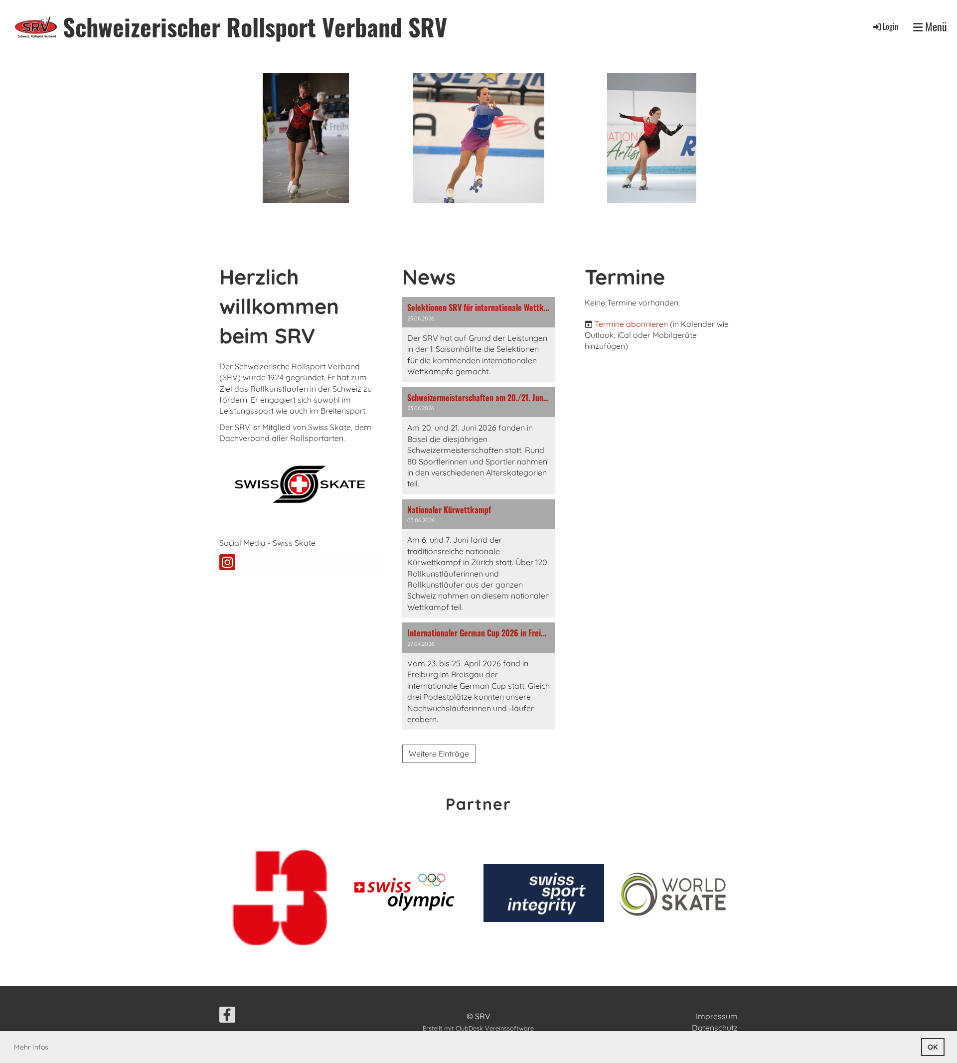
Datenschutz (715, 1028)
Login (890, 26)
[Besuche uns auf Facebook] (227, 1017)
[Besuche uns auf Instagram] (227, 564)
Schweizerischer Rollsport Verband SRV (255, 26)
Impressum (717, 1016)
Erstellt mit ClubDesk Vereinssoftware (478, 1028)
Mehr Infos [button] (31, 1047)
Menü (935, 26)
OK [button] (933, 1047)
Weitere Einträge (439, 754)
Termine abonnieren (631, 324)
